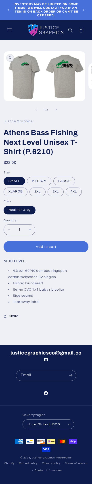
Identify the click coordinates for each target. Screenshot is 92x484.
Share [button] (13, 316)
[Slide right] (56, 110)
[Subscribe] (71, 375)
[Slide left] (36, 110)
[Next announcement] (83, 10)
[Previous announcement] (8, 10)
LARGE (64, 181)
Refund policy (28, 463)
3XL (55, 191)
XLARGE (15, 191)
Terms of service (76, 463)
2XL (37, 191)
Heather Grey (19, 210)
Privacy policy (51, 463)
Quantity (10, 220)
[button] (9, 30)
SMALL (14, 181)
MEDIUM (39, 181)
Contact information (48, 470)
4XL (74, 191)
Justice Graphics (43, 457)
